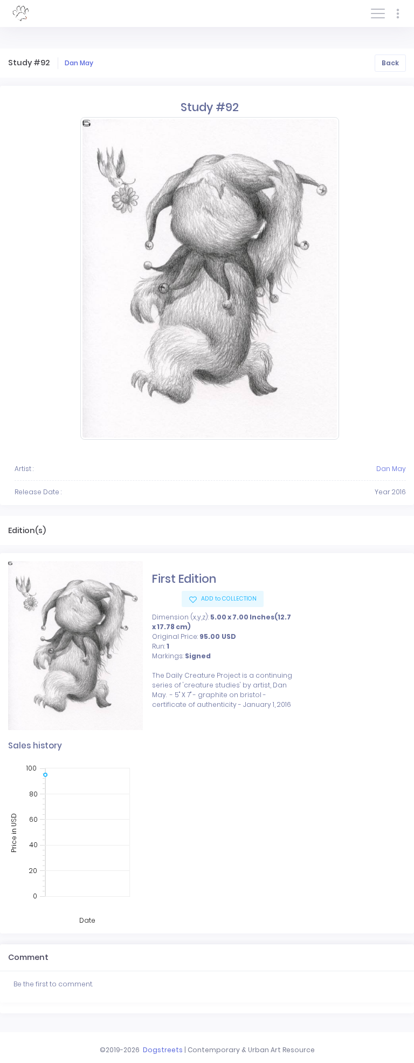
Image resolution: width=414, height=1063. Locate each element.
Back (390, 62)
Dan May (79, 62)
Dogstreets (163, 1049)
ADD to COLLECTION (228, 599)
